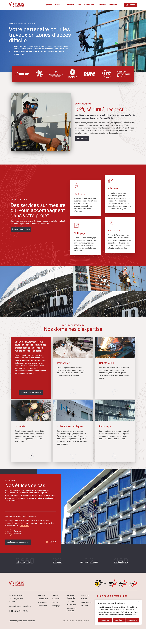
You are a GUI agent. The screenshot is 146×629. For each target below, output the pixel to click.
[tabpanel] (30, 525)
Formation (70, 5)
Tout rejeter (119, 620)
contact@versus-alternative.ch (20, 606)
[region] (118, 612)
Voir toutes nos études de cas (18, 542)
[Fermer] (139, 601)
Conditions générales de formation (22, 621)
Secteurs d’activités (86, 5)
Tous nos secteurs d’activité (30, 393)
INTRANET (85, 606)
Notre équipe (42, 602)
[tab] (47, 542)
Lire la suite (24, 526)
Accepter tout (132, 620)
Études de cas (114, 5)
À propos (48, 5)
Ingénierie (56, 599)
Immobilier (71, 601)
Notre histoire (43, 599)
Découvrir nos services (21, 229)
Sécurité (55, 602)
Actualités (101, 5)
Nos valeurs (42, 606)
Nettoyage (56, 606)
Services (59, 5)
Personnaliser (105, 620)
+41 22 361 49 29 (18, 610)
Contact (132, 5)
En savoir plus (82, 139)
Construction (71, 605)
